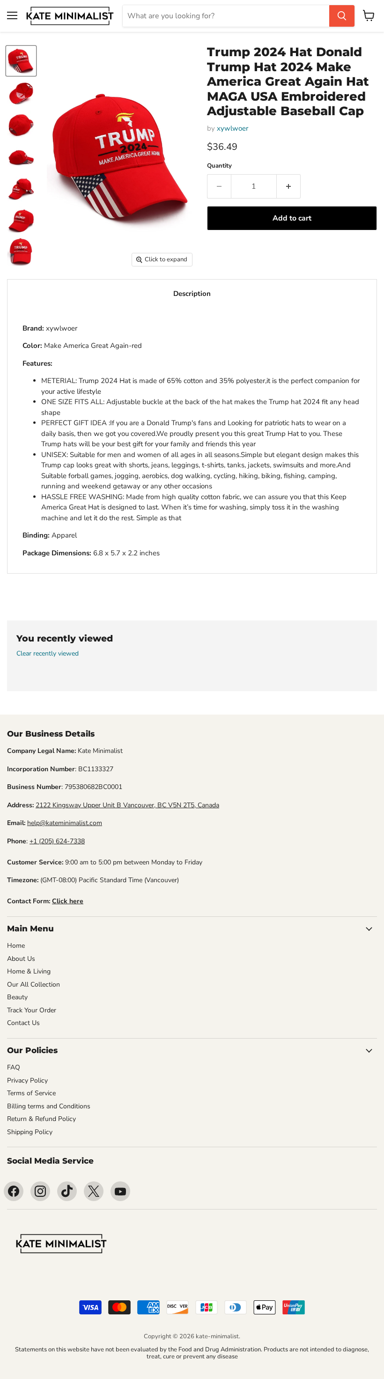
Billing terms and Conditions (48, 1106)
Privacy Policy (27, 1080)
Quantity (219, 166)
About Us (21, 958)
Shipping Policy (29, 1132)
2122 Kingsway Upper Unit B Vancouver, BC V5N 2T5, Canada (127, 805)
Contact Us (23, 1022)
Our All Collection (33, 984)
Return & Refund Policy (41, 1118)
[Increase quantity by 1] (289, 186)
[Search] (341, 16)
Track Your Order (31, 1010)
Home (16, 945)
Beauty (17, 997)
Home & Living (29, 971)
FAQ (13, 1067)
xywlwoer (232, 128)
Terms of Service (31, 1093)
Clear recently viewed (47, 653)
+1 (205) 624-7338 (57, 841)
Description (192, 293)
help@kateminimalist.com (64, 823)
